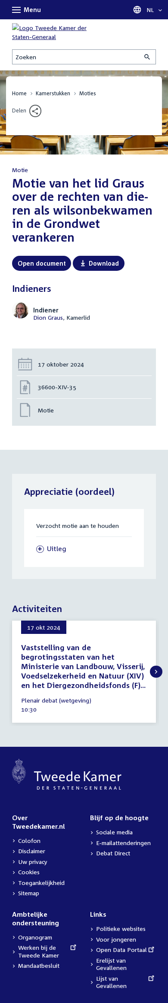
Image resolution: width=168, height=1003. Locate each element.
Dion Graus (48, 317)
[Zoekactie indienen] (147, 56)
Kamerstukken (53, 93)
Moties (87, 93)
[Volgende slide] (156, 672)
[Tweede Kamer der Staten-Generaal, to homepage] (55, 32)
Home (19, 93)
